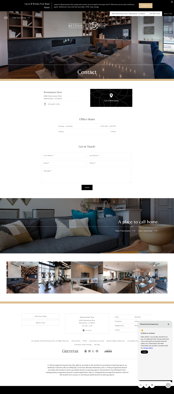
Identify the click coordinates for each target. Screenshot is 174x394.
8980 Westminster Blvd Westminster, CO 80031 (87, 321)
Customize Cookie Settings (83, 345)
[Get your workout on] (55, 277)
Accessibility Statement (135, 341)
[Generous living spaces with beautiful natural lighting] (151, 277)
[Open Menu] (6, 18)
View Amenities (145, 230)
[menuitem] (123, 317)
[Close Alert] (172, 2)
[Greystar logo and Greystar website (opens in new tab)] (70, 352)
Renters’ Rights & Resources (116, 341)
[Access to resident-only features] (23, 277)
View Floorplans (123, 230)
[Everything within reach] (119, 277)
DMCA (85, 341)
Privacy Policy (75, 341)
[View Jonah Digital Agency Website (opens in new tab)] (108, 351)
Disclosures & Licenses (96, 341)
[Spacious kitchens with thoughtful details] (87, 277)
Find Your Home (19, 17)
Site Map (97, 345)
